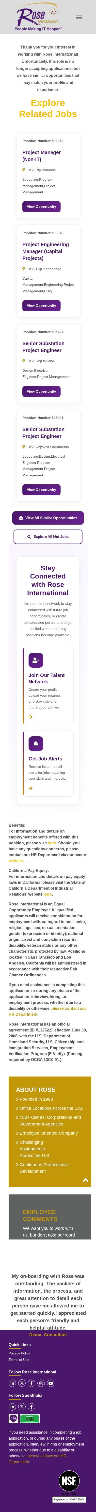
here (52, 843)
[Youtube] (50, 1383)
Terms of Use (19, 1360)
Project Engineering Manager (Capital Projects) (45, 251)
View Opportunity (41, 207)
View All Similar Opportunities (51, 518)
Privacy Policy (19, 1353)
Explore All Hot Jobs (51, 536)
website (16, 861)
